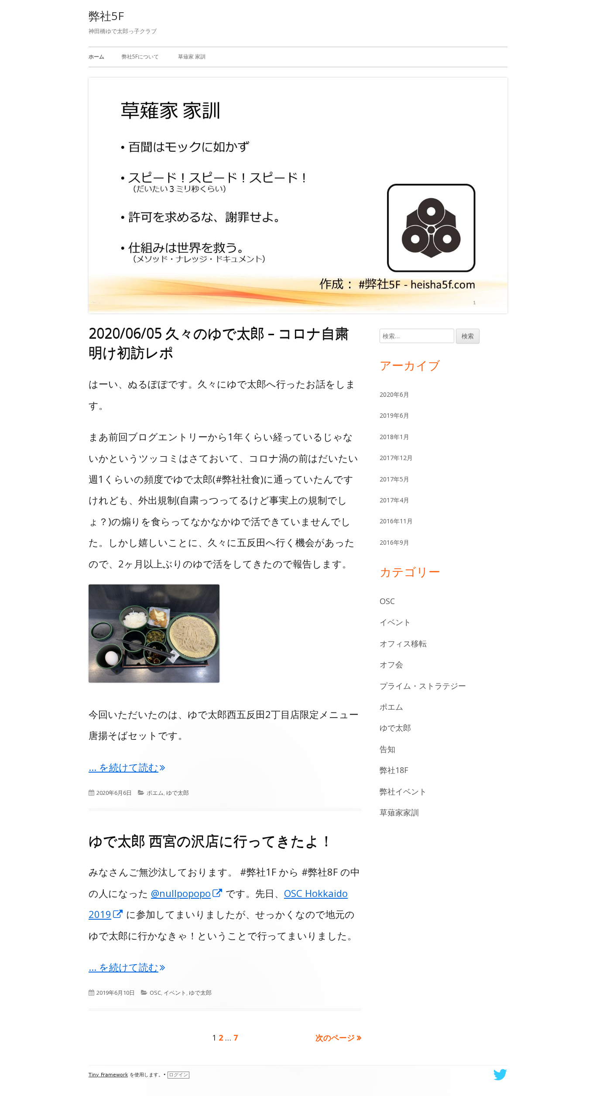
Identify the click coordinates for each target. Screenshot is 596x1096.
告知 (387, 749)
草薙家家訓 (399, 812)
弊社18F (394, 770)
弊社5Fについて (140, 56)
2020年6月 (394, 394)
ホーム (96, 56)
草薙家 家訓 (192, 56)
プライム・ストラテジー (423, 685)
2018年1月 (394, 437)
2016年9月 (394, 542)
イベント (175, 992)
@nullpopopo (187, 893)
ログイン (178, 1075)
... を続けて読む (127, 766)
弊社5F (106, 16)
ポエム (155, 793)
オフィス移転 (403, 643)
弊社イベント (403, 791)
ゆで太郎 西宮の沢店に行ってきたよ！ (211, 840)
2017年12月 (396, 458)
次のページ (335, 1037)
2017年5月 (394, 479)
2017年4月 (394, 500)
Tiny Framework (108, 1075)
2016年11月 (396, 521)
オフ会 (391, 664)
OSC (155, 992)
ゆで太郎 (177, 793)
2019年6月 (394, 415)
